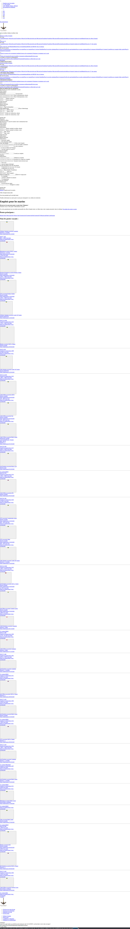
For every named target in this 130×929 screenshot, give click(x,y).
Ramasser (2, 119)
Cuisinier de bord (78, 38)
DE (4, 15)
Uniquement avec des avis (8, 168)
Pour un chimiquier (12, 49)
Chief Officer (6, 215)
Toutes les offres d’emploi (6, 35)
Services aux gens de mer (9, 909)
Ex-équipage (5, 176)
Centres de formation (5, 56)
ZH (4, 18)
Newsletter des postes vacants (70, 209)
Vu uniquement (5, 179)
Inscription (2, 21)
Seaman (53, 215)
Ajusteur (72, 38)
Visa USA (4, 162)
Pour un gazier (20, 49)
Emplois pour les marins (8, 3)
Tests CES (2, 46)
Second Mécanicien (37, 38)
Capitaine (2, 38)
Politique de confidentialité (9, 920)
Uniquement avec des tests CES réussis (11, 167)
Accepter (75, 928)
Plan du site (6, 917)
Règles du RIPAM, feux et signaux (35, 46)
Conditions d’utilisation (8, 918)
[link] (9, 33)
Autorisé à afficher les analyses (9, 177)
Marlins (12, 46)
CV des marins (6, 4)
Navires (12, 56)
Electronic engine (6, 140)
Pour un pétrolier (4, 49)
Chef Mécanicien (29, 38)
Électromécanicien (62, 38)
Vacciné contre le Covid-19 (8, 149)
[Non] (78, 928)
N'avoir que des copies (7, 183)
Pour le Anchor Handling (38, 49)
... (3, 8)
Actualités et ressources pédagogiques (23, 56)
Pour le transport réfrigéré (94, 49)
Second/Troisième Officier (18, 38)
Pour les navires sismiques (50, 49)
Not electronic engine (7, 141)
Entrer (6, 21)
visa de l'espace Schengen (8, 164)
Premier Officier (8, 38)
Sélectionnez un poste (19, 206)
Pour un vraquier (28, 49)
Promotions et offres (28, 58)
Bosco (68, 38)
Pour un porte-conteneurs (82, 49)
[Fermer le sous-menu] (0, 45)
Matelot (83, 38)
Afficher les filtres (4, 120)
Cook (49, 215)
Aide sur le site (36, 58)
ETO (40, 215)
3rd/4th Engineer (35, 215)
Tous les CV (3, 41)
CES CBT (7, 46)
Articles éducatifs (4, 58)
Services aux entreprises (8, 910)
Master (1, 215)
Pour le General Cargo (105, 49)
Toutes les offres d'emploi (91, 38)
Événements (21, 58)
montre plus (3, 117)
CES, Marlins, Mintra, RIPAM (10, 6)
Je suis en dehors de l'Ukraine (9, 147)
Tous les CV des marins (91, 44)
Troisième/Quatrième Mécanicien (50, 38)
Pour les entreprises (13, 88)
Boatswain (43, 215)
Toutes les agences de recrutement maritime (10, 53)
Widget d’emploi (7, 916)
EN (4, 12)
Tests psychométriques (22, 46)
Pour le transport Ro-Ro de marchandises (66, 49)
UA (4, 14)
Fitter (47, 215)
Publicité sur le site (7, 912)
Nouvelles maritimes (13, 58)
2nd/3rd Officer (13, 215)
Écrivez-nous (35, 56)
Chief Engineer (20, 215)
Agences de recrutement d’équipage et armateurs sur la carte (35, 53)
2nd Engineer (27, 215)
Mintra (15, 46)
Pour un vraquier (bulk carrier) (118, 49)
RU (4, 11)
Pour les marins (4, 88)
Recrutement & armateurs (9, 7)
